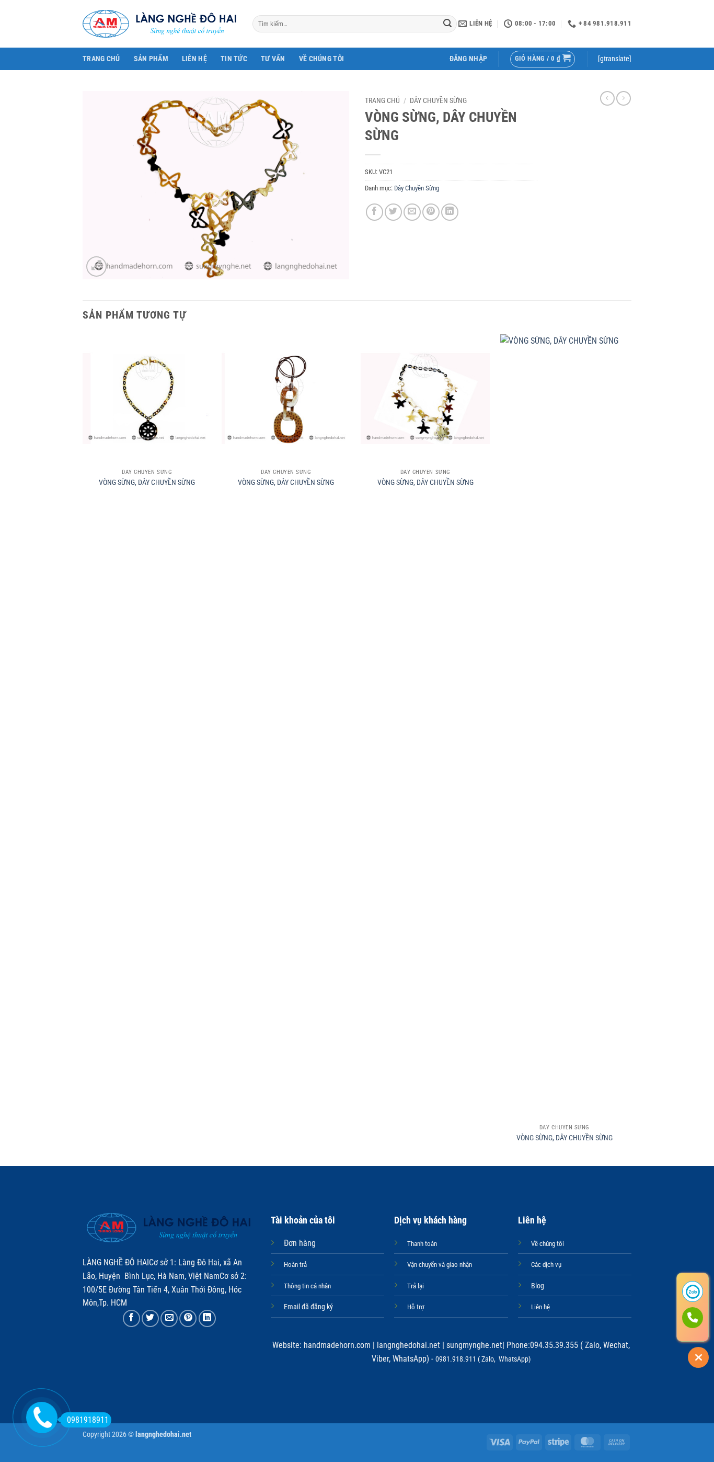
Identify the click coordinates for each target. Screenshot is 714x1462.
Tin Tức (234, 58)
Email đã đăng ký (308, 1306)
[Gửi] (447, 24)
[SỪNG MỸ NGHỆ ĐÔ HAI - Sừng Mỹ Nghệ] (160, 24)
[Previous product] (623, 98)
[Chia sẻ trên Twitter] (393, 212)
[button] (469, 59)
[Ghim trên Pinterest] (431, 212)
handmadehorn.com (336, 1345)
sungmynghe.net (473, 1345)
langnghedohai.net (408, 1345)
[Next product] (607, 98)
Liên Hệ (194, 58)
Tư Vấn (273, 58)
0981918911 (88, 1420)
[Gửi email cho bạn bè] (412, 212)
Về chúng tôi (321, 58)
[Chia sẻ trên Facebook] (374, 212)
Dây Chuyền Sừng (438, 100)
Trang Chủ (101, 58)
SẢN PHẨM (151, 58)
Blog (537, 1286)
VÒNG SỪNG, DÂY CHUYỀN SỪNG (147, 482)
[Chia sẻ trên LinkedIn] (449, 212)
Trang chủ (382, 100)
